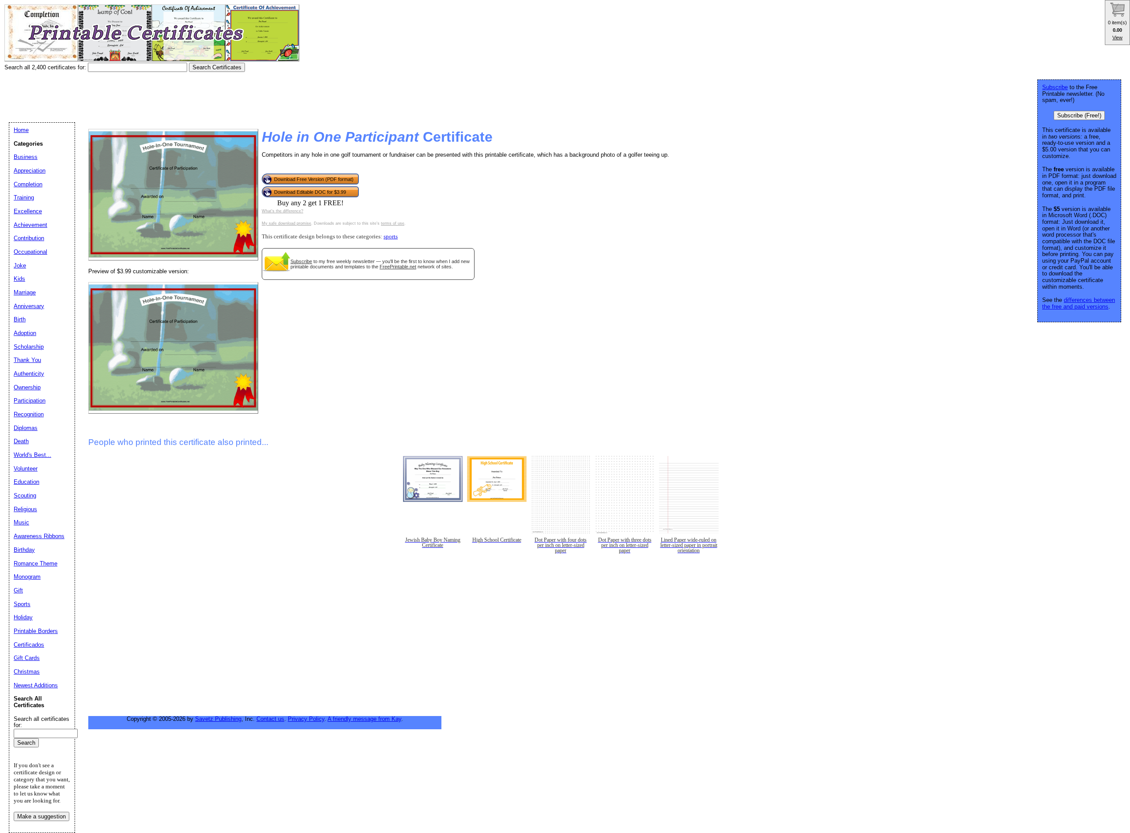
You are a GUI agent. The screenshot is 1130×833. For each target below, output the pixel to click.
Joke (20, 265)
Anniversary (29, 306)
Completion (28, 184)
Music (21, 522)
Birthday (24, 550)
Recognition (29, 414)
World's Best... (32, 455)
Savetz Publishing (218, 719)
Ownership (27, 387)
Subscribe (301, 261)
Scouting (25, 495)
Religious (25, 509)
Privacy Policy (306, 719)
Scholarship (29, 346)
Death (21, 441)
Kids (19, 278)
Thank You (27, 360)
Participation (29, 400)
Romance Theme (35, 563)
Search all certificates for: (41, 722)
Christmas (27, 671)
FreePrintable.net (398, 266)
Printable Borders (36, 631)
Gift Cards (27, 658)
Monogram (27, 576)
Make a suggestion (41, 816)
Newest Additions (36, 685)
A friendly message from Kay (364, 719)
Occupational (30, 252)
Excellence (28, 211)
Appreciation (29, 170)
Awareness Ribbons (39, 536)
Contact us (270, 719)
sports (391, 237)
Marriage (25, 292)
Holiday (23, 617)
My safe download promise (286, 223)
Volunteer (26, 468)
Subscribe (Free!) (1079, 115)
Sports (22, 604)
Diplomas (26, 428)
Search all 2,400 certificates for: (46, 67)
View (1117, 37)
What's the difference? (282, 211)
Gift (18, 590)
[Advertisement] (165, 94)
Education (26, 482)
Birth (20, 319)
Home (21, 130)
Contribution (29, 238)
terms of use (392, 223)
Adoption (25, 333)
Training (24, 197)
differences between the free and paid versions (1078, 303)
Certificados (29, 644)
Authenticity (29, 373)
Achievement (30, 225)
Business (26, 157)
